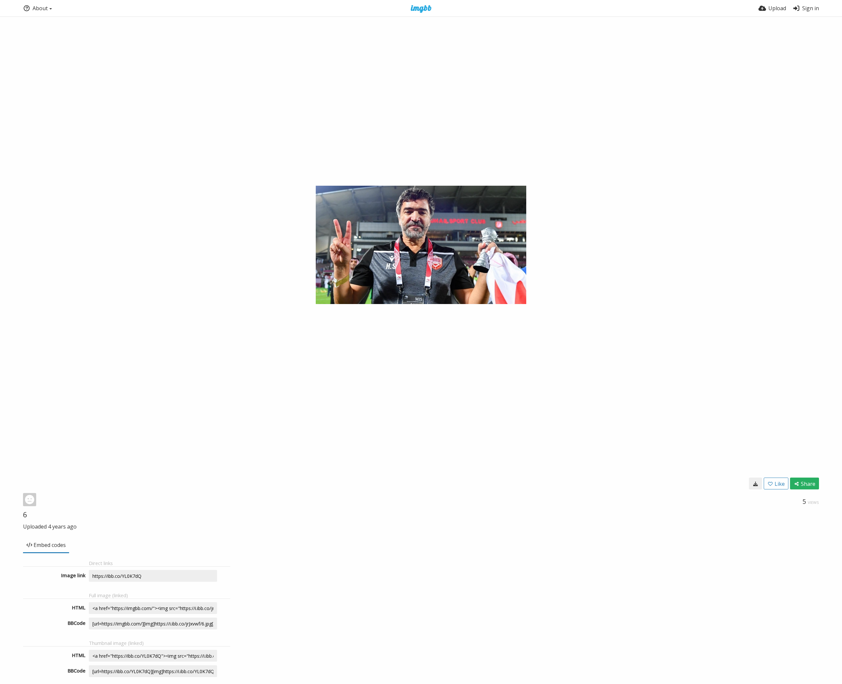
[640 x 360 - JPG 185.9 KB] (755, 483)
